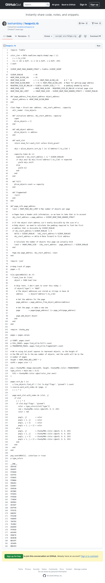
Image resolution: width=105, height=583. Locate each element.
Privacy (28, 569)
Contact (69, 569)
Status (44, 569)
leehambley (15, 23)
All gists (55, 4)
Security (36, 569)
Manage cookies (80, 569)
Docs (62, 569)
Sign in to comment (89, 556)
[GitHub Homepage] (44, 576)
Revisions (23, 36)
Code (9, 36)
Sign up (94, 4)
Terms (20, 569)
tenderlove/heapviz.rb (25, 27)
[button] (80, 36)
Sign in (83, 4)
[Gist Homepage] (13, 4)
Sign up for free (14, 556)
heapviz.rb (32, 23)
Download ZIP (95, 36)
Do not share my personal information (52, 572)
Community (53, 569)
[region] (52, 298)
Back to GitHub (68, 4)
